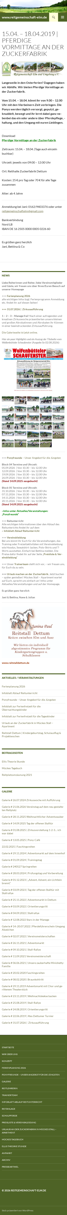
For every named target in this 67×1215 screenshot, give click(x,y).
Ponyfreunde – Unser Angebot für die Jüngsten (29, 699)
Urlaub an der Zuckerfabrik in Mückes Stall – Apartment (29, 1131)
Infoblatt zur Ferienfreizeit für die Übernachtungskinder (21, 708)
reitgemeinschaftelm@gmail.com (22, 211)
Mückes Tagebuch (12, 768)
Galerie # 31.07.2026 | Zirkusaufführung (25, 1022)
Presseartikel (10, 1166)
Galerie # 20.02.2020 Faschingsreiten (23, 972)
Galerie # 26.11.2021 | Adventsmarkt (23, 942)
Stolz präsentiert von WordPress (17, 1210)
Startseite (8, 1047)
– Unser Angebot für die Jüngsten (34, 457)
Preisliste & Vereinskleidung (19, 1122)
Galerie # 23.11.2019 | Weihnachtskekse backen (29, 996)
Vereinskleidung (16, 537)
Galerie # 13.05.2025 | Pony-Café (21, 839)
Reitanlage (8, 1108)
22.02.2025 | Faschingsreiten (18, 846)
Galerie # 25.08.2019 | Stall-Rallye (21, 1002)
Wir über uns (9, 1054)
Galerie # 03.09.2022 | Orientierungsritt (25, 906)
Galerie (6, 1081)
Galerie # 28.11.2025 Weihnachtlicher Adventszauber (33, 816)
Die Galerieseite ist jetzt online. (20, 332)
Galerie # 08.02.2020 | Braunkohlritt (23, 979)
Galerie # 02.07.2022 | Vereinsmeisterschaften (28, 936)
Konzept (7, 1061)
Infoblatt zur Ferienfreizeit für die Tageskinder (28, 716)
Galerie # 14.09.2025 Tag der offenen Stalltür (27, 823)
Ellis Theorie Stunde (13, 761)
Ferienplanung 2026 (18, 295)
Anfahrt (7, 1153)
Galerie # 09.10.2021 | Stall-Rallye (21, 949)
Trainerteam (21, 564)
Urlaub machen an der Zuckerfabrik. (28, 574)
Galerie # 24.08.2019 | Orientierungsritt (25, 1009)
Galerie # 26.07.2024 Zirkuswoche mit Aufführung (31, 800)
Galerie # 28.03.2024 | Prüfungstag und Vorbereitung (32, 873)
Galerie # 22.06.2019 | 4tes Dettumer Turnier (28, 1016)
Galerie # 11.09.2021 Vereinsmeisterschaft (26, 956)
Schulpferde (9, 1115)
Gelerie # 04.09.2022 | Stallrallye (20, 913)
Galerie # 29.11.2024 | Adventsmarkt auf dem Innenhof (33, 853)
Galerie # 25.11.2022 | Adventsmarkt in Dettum (29, 899)
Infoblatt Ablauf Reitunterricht (19, 693)
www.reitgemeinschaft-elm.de (24, 17)
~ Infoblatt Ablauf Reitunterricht (20, 530)
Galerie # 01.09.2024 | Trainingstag (22, 859)
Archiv (6, 1160)
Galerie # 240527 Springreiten (19, 866)
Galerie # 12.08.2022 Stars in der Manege (25, 919)
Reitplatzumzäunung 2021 (17, 774)
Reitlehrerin (9, 1088)
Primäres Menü (62, 17)
